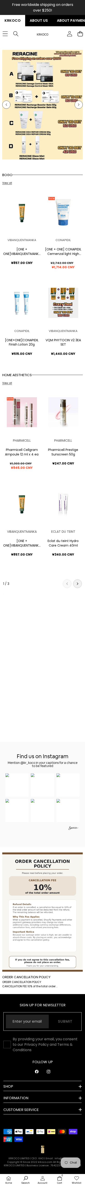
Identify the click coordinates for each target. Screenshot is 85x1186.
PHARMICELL (22, 440)
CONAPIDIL (63, 240)
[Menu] (5, 34)
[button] (6, 105)
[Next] (77, 583)
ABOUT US (39, 20)
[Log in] (69, 34)
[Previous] (67, 583)
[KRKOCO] (42, 34)
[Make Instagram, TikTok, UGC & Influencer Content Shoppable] (73, 828)
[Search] (16, 34)
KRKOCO (13, 20)
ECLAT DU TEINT (63, 531)
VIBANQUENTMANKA (21, 240)
